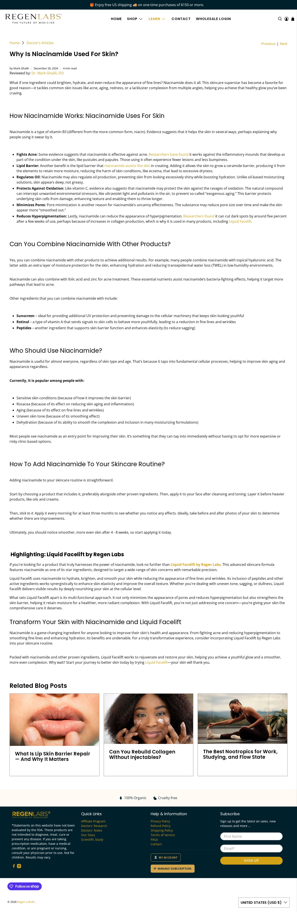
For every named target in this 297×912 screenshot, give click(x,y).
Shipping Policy (162, 830)
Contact (181, 18)
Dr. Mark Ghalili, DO (48, 73)
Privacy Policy (160, 821)
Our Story (88, 835)
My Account (168, 857)
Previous (268, 43)
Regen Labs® (26, 902)
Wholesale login (213, 18)
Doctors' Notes (91, 830)
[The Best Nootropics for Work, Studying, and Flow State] (242, 719)
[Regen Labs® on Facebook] (14, 867)
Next (283, 43)
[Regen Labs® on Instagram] (19, 867)
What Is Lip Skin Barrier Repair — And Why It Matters (52, 756)
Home (116, 18)
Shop (132, 18)
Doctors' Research (94, 826)
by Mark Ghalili (19, 68)
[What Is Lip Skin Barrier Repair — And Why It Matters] (54, 720)
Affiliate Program (93, 821)
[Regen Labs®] (33, 19)
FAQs (154, 839)
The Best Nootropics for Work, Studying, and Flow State (240, 754)
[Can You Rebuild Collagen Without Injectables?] (148, 719)
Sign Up (251, 860)
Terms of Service (163, 835)
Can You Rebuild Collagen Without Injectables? (142, 754)
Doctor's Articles (40, 43)
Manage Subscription (174, 868)
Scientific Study (92, 839)
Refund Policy (160, 826)
